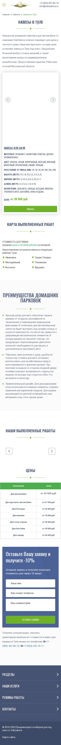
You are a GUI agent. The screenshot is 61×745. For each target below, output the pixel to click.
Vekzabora (16, 730)
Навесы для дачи (14, 148)
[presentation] (7, 99)
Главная (6, 14)
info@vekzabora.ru (49, 6)
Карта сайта (8, 737)
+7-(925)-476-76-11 (33, 646)
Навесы (16, 14)
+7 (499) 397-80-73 (49, 3)
